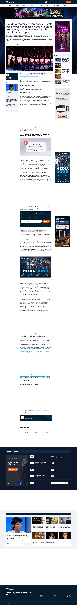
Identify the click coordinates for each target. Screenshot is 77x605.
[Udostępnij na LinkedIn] (17, 44)
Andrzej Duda (39, 410)
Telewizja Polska (46, 410)
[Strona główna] (10, 2)
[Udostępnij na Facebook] (16, 44)
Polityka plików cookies (68, 603)
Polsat (22, 412)
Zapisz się (45, 221)
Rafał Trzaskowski (32, 410)
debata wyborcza (24, 410)
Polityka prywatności (54, 603)
